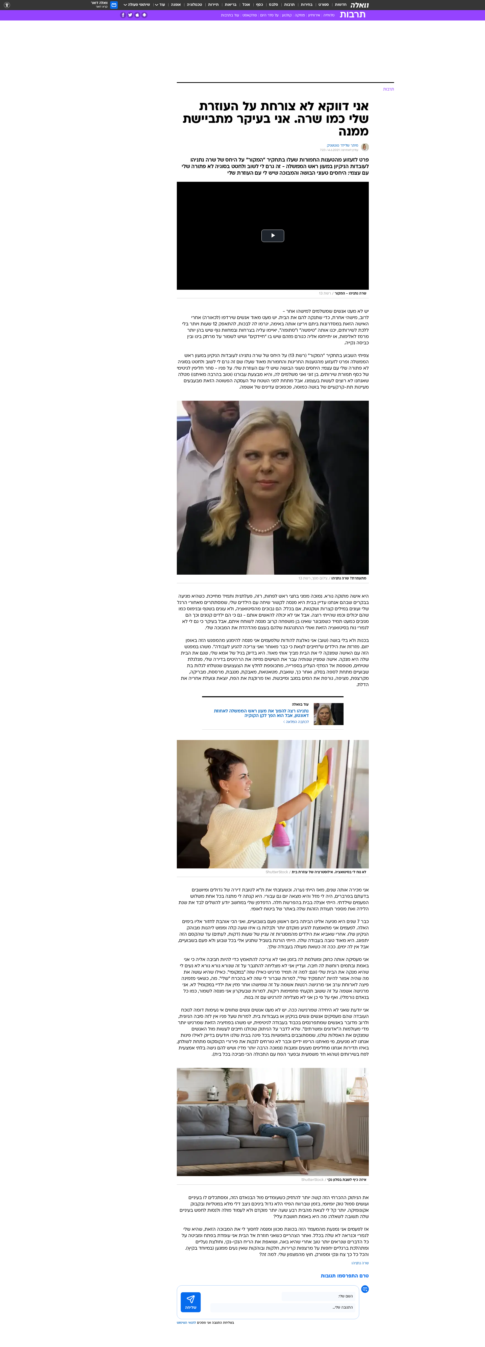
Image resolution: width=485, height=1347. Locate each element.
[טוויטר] (130, 15)
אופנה (176, 5)
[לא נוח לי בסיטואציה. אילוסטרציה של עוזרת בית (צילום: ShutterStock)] (273, 808)
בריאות (230, 5)
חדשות (341, 5)
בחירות (306, 5)
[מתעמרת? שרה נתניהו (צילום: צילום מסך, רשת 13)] (273, 492)
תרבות (289, 5)
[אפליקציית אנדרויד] (144, 15)
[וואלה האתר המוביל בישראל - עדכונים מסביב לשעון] (360, 5)
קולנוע (287, 15)
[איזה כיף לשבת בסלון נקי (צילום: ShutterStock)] (273, 1126)
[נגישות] (7, 5)
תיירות (213, 5)
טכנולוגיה (194, 5)
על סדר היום (269, 15)
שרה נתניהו (360, 1263)
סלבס (273, 5)
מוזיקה (300, 15)
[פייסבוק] (123, 15)
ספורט (324, 5)
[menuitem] (338, 5)
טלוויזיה (328, 15)
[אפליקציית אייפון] (137, 15)
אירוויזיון (314, 15)
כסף (259, 5)
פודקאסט (250, 15)
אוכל (246, 5)
